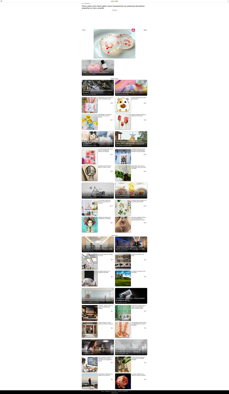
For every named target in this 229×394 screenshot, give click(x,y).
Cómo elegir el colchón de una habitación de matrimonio (105, 374)
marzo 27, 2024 (124, 353)
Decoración (118, 353)
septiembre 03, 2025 (123, 250)
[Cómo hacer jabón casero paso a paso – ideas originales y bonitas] (98, 67)
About (102, 391)
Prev (84, 30)
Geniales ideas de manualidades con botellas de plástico (131, 91)
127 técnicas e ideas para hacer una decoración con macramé (104, 202)
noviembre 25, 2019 (127, 145)
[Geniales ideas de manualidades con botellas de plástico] (131, 87)
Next (145, 30)
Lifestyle (118, 302)
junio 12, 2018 (92, 74)
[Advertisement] (114, 19)
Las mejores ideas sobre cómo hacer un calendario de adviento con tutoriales (105, 150)
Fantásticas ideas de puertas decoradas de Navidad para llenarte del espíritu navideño (138, 150)
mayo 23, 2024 (123, 302)
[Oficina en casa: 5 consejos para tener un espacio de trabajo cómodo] (131, 244)
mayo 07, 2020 (126, 94)
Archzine (120, 391)
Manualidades (87, 3)
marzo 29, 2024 (90, 353)
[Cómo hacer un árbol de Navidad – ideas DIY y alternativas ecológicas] (131, 139)
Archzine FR (125, 391)
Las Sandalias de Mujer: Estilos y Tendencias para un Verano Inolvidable (138, 324)
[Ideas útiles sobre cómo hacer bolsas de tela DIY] (98, 139)
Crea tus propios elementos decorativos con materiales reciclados (138, 358)
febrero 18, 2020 (92, 145)
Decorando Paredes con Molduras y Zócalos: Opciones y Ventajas (130, 351)
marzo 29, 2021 (92, 94)
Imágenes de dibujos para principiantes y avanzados (104, 218)
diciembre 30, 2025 (90, 250)
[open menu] (1, 1)
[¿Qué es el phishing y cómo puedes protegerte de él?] (131, 296)
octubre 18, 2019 (92, 197)
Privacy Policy (114, 391)
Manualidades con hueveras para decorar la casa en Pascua (105, 116)
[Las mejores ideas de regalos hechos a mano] (98, 87)
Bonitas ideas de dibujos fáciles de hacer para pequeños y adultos (97, 194)
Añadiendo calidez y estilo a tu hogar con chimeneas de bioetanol (105, 307)
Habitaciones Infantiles (87, 302)
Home (83, 3)
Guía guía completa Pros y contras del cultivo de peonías (138, 374)
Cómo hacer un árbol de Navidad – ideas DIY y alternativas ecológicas (130, 143)
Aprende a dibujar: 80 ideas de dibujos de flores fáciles (138, 115)
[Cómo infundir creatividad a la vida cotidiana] (98, 347)
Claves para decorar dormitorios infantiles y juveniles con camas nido (97, 299)
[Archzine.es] (114, 1)
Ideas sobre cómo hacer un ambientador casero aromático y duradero (138, 167)
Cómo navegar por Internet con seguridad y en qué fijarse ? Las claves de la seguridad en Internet (105, 359)
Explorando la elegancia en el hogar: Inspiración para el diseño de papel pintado (138, 307)
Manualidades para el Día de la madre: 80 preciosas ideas (105, 98)
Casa (84, 250)
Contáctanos (107, 391)
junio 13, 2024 (96, 302)
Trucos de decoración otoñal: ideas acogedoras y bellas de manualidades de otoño (130, 193)
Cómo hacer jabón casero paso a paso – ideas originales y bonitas (96, 71)
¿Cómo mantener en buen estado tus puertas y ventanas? (105, 323)
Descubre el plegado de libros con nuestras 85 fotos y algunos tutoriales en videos (138, 218)
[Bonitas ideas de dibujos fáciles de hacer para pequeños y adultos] (98, 190)
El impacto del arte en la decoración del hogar (104, 272)
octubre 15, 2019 (126, 197)
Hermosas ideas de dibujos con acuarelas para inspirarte (138, 201)
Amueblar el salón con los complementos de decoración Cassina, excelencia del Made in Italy (97, 247)
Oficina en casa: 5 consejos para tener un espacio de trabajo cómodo (130, 248)
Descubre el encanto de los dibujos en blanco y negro (104, 166)
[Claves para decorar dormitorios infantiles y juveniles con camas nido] (98, 296)
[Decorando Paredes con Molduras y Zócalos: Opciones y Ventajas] (131, 347)
